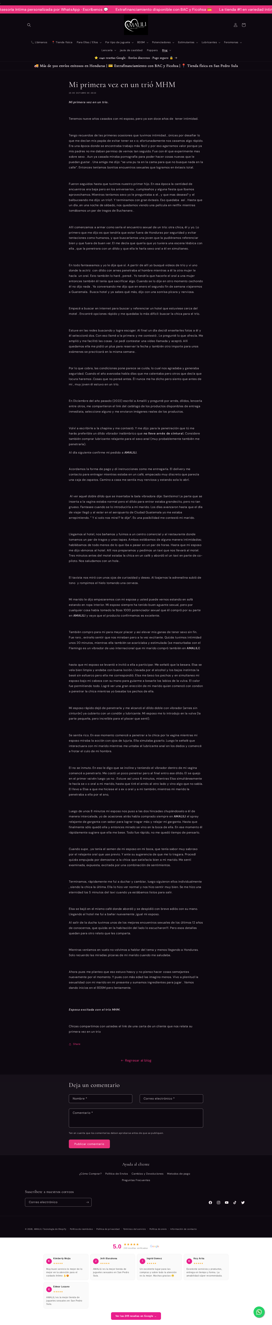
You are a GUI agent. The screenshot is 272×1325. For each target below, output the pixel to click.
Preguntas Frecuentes (136, 1180)
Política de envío (158, 1229)
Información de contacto (183, 1229)
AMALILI (38, 1229)
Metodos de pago (178, 1173)
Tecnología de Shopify (54, 1229)
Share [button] (76, 1044)
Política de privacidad (108, 1229)
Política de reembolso (81, 1229)
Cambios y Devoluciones (147, 1173)
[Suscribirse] (87, 1202)
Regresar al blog (138, 1060)
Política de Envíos (116, 1173)
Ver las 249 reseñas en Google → (136, 1316)
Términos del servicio (134, 1229)
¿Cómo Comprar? (90, 1173)
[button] (29, 25)
